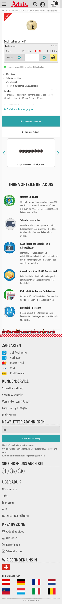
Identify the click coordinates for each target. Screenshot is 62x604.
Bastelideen (13, 544)
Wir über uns (9, 489)
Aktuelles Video (15, 531)
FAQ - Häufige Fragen (14, 408)
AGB (4, 509)
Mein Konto (9, 414)
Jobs (4, 496)
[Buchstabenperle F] (32, 25)
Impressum (8, 502)
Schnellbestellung (12, 388)
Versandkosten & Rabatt (16, 401)
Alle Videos (12, 538)
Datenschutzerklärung (15, 515)
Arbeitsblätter (14, 551)
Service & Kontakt (12, 395)
